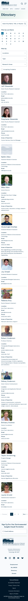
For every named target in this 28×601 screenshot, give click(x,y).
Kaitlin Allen (6, 157)
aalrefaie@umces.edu (7, 240)
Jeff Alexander (7, 86)
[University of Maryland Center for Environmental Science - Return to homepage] (14, 542)
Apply (11, 9)
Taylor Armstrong (8, 455)
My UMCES (14, 567)
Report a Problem (14, 593)
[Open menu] (25, 3)
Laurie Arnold (6, 495)
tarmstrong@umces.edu (7, 469)
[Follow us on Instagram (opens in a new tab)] (10, 558)
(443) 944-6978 (6, 316)
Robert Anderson (8, 338)
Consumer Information (14, 591)
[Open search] (22, 3)
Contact (17, 9)
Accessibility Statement (14, 582)
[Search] (25, 24)
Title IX (14, 588)
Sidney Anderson (8, 381)
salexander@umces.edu (7, 131)
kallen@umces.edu (6, 170)
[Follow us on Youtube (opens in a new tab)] (18, 558)
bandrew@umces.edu (7, 434)
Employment (14, 564)
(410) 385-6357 (5, 473)
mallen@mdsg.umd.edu (7, 199)
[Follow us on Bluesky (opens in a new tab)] (22, 558)
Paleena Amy (6, 300)
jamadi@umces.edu (6, 283)
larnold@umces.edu (6, 507)
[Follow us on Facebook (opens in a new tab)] (6, 558)
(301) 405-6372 (5, 203)
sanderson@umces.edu (7, 393)
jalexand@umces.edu (7, 98)
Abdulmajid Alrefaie (9, 227)
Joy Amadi (5, 272)
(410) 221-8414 (5, 438)
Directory (6, 9)
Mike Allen (5, 187)
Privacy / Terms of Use (14, 585)
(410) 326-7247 (5, 354)
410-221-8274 (5, 102)
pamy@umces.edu (6, 312)
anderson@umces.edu (7, 350)
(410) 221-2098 (5, 397)
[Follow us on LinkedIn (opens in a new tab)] (14, 558)
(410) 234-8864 (5, 245)
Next (24, 514)
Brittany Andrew (8, 422)
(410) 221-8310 (5, 135)
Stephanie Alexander (9, 119)
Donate (23, 9)
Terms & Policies (14, 580)
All (2, 33)
